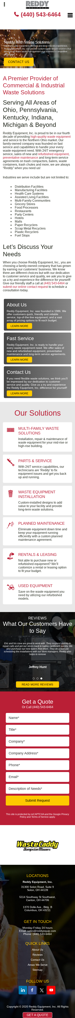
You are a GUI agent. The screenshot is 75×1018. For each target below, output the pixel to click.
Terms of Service (40, 817)
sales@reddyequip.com (41, 930)
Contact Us (18, 62)
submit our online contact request (25, 286)
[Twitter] (42, 990)
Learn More (19, 326)
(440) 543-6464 (41, 14)
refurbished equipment (53, 154)
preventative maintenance (20, 157)
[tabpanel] (37, 652)
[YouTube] (51, 990)
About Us (17, 304)
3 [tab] (41, 678)
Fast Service (20, 338)
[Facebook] (32, 990)
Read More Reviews (37, 684)
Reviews (37, 954)
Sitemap (37, 969)
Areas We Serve (38, 964)
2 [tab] (37, 678)
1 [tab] (34, 678)
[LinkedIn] (23, 990)
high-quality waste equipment (51, 136)
